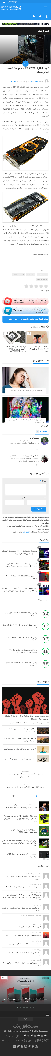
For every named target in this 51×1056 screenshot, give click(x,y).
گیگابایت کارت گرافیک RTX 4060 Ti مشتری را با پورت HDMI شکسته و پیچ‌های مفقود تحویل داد (21, 565)
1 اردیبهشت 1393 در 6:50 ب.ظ (27, 440)
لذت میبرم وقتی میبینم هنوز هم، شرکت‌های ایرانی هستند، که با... (21, 964)
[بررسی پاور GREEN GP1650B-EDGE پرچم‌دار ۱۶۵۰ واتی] (44, 577)
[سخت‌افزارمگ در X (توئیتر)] (18, 1046)
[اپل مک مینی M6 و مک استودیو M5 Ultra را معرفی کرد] (44, 856)
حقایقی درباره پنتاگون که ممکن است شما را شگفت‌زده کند (21, 730)
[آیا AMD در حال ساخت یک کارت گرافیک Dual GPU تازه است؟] (37, 337)
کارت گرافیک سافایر (18, 274)
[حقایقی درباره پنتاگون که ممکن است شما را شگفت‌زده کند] (43, 730)
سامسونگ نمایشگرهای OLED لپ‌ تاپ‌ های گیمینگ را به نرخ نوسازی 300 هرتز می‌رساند (20, 552)
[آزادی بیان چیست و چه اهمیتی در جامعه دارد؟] (43, 758)
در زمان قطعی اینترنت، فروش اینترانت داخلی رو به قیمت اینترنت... (21, 909)
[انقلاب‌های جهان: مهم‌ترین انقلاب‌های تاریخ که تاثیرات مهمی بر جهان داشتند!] (25, 700)
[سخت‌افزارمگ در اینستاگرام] (25, 1046)
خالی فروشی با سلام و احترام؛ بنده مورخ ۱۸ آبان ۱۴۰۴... (22, 886)
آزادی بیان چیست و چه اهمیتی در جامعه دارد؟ (20, 758)
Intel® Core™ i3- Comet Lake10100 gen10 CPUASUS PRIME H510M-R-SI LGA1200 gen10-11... (22, 898)
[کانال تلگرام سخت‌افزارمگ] (29, 1046)
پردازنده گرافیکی (42, 274)
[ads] (25, 24)
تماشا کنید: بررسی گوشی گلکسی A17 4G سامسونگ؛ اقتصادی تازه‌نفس (23, 651)
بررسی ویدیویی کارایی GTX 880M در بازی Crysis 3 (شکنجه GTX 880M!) (16, 349)
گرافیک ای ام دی (42, 279)
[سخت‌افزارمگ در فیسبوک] (22, 1046)
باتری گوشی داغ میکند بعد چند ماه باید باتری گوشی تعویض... (23, 877)
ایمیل (22, 497)
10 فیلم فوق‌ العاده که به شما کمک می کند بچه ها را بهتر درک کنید (26, 421)
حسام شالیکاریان (34, 81)
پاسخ (37, 449)
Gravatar (26, 532)
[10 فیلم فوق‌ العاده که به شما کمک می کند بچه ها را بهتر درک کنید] (25, 410)
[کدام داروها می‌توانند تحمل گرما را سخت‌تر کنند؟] (25, 380)
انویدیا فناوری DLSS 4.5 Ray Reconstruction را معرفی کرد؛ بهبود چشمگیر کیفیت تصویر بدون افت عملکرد (19, 843)
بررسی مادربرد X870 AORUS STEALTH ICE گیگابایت (21, 639)
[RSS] (36, 1046)
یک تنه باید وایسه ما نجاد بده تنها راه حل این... (25, 944)
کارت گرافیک (43, 31)
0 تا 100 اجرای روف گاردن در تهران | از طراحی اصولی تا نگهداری (20, 739)
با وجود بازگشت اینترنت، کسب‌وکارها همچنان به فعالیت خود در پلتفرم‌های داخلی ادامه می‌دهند (21, 806)
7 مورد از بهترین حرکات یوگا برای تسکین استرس (19, 749)
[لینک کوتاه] (11, 81)
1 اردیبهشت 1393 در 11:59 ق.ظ (20, 455)
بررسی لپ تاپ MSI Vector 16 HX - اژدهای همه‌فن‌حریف (21, 664)
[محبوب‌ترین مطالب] (14, 796)
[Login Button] (34, 16)
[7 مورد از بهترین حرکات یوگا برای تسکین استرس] (43, 749)
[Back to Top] (25, 1019)
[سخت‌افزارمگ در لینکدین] (14, 1046)
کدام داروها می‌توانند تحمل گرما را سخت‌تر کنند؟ (27, 390)
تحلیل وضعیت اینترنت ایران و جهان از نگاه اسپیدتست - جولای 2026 (23, 320)
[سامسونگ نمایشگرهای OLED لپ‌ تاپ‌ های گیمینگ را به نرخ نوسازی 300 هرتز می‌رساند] (44, 553)
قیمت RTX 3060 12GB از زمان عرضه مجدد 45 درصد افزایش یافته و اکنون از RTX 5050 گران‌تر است (20, 818)
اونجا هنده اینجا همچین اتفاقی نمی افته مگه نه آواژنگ (22, 935)
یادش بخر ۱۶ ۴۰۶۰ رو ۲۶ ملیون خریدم (28, 927)
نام (44, 497)
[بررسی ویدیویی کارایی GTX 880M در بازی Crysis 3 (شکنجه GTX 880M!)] (14, 337)
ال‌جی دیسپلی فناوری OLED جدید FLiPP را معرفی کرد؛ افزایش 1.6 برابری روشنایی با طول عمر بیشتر (20, 589)
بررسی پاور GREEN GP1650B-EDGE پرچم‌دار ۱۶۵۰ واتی (22, 577)
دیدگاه (41, 431)
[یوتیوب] (25, 301)
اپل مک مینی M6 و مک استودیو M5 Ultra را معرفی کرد (22, 855)
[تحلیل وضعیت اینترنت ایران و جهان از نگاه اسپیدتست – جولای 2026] (44, 831)
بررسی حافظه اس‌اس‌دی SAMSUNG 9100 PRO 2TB (20, 626)
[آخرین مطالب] (37, 796)
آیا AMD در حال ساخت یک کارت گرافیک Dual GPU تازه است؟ (39, 349)
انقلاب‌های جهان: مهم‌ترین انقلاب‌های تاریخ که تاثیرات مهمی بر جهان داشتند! (26, 717)
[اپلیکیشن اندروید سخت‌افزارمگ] (32, 1046)
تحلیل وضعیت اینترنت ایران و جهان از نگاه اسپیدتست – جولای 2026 (22, 831)
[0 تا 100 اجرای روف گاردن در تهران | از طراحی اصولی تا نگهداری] (43, 739)
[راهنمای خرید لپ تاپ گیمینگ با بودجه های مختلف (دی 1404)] (25, 990)
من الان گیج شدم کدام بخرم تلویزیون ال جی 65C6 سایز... (23, 954)
